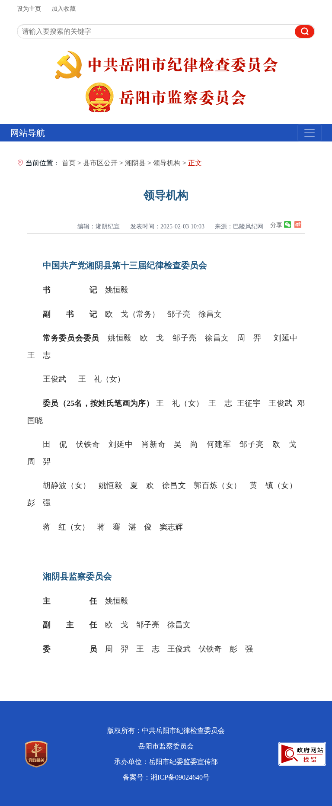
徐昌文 (210, 314)
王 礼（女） (101, 379)
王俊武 (54, 379)
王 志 (39, 355)
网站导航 (27, 133)
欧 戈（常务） (132, 314)
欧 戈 (152, 338)
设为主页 (29, 9)
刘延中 (285, 338)
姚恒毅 (116, 290)
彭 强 (241, 649)
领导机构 (167, 163)
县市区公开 (100, 163)
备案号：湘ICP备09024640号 (166, 777)
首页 (69, 163)
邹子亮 (179, 314)
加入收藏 (63, 9)
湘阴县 (135, 163)
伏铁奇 (210, 649)
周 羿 (249, 338)
